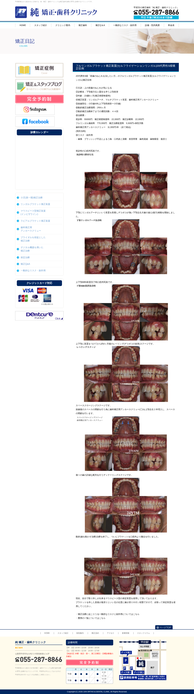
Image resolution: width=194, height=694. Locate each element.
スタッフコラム (143, 633)
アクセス (110, 633)
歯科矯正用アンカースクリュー (31, 229)
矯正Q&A (25, 264)
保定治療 (25, 257)
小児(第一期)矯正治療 (32, 197)
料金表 (171, 25)
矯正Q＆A (100, 25)
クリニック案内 (62, 25)
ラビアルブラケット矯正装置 (35, 220)
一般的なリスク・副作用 (125, 25)
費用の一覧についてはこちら (91, 618)
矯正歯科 (83, 25)
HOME (23, 25)
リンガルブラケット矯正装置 (35, 204)
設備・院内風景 (152, 25)
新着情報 (125, 633)
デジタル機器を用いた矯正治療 (32, 249)
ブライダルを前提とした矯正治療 (33, 239)
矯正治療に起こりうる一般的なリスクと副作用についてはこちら (108, 614)
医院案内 (80, 633)
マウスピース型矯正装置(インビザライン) (33, 212)
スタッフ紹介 (40, 25)
